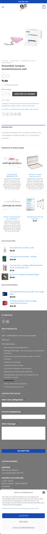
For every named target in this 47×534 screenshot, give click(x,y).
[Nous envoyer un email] (7, 321)
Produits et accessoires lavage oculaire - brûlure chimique (22, 357)
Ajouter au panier (24, 94)
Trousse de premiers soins (14, 387)
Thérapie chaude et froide (13, 365)
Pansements (7, 63)
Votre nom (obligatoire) (13, 400)
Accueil (5, 61)
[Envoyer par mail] (11, 114)
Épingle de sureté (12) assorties (35, 218)
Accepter (23, 516)
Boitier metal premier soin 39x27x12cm (12, 218)
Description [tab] (7, 127)
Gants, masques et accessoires (15, 384)
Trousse (35, 109)
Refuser (23, 522)
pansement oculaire (17, 109)
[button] (44, 492)
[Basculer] (44, 335)
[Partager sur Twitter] (7, 114)
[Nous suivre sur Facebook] (3, 321)
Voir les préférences (23, 528)
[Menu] (3, 7)
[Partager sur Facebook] (3, 114)
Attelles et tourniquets (12, 362)
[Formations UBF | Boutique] (23, 7)
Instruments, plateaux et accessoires (17, 368)
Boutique (15, 61)
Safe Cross (28, 109)
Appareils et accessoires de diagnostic (18, 372)
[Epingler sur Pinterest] (15, 114)
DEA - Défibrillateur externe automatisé (19, 336)
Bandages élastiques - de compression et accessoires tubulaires (24, 352)
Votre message (9, 424)
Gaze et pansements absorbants (16, 348)
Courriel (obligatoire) (12, 412)
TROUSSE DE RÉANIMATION (12, 175)
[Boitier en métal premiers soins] (35, 161)
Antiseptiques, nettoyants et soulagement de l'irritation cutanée (21, 376)
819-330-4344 (23, 1)
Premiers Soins (28, 61)
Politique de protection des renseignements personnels (20, 508)
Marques (5, 340)
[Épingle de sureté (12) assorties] (35, 204)
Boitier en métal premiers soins (35, 175)
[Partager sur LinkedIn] (19, 114)
